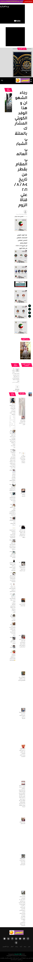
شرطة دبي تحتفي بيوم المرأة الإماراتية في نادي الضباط (12, 487)
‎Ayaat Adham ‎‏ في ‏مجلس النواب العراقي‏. (12, 640)
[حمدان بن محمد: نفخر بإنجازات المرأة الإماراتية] (14, 552)
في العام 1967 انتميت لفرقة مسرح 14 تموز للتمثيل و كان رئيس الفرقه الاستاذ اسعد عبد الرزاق (12, 629)
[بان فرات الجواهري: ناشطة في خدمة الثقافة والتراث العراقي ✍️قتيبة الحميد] (14, 651)
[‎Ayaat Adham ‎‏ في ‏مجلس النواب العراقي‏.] (14, 638)
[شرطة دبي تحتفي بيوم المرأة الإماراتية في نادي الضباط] (14, 485)
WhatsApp (17, 389)
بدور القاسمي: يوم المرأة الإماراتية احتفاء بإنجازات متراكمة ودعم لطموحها (12, 577)
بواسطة (21, 215)
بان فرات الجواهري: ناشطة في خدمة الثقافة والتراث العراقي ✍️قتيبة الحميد (12, 656)
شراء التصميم (6, 946)
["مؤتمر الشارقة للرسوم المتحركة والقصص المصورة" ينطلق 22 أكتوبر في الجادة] (14, 470)
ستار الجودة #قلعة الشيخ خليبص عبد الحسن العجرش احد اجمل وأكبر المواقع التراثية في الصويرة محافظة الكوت (15, 375)
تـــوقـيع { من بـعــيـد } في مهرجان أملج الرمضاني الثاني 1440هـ (25, 356)
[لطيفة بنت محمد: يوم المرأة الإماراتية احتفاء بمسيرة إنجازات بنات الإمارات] (14, 493)
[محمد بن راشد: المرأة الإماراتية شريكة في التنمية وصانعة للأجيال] (14, 584)
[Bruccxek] (30, 394)
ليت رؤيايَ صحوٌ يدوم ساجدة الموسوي (12, 617)
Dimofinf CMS (18, 954)
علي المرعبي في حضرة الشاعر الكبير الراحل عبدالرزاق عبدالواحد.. (22, 457)
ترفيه (25, 946)
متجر (29, 946)
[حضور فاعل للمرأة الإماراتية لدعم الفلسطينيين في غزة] (14, 518)
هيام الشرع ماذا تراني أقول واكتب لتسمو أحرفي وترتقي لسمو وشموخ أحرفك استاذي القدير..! (22, 641)
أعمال (12, 946)
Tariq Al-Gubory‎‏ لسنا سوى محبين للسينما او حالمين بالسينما (22, 715)
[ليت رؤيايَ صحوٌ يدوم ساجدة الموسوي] (14, 615)
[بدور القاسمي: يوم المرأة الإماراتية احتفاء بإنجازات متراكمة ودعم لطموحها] (14, 573)
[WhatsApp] (17, 387)
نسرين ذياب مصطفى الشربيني (23, 495)
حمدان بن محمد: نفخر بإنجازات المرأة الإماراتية (12, 554)
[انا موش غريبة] (14, 646)
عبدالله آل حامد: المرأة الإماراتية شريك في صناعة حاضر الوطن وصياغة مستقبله (12, 545)
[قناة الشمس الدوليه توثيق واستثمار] (16, 932)
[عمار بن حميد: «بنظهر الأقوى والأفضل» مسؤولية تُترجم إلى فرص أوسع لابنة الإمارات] (14, 505)
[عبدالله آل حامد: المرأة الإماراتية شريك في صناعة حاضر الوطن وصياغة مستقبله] (14, 540)
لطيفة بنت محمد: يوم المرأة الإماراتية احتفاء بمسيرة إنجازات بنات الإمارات (12, 497)
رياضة (16, 946)
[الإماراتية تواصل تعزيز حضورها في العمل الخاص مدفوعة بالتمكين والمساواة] (14, 560)
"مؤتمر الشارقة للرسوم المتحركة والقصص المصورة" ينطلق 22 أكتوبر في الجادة (12, 476)
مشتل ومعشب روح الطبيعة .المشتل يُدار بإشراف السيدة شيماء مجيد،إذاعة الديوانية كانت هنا (22, 69)
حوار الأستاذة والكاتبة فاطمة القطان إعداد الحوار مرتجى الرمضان (22, 566)
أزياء (21, 946)
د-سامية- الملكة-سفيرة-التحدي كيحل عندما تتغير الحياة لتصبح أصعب (22, 859)
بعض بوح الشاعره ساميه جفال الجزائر (22, 604)
